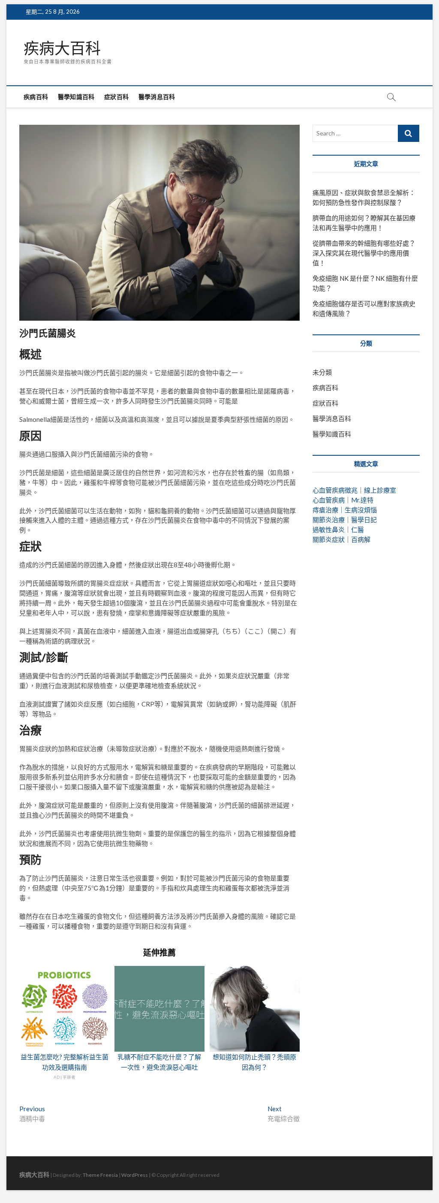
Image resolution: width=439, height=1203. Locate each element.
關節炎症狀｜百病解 (341, 539)
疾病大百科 (62, 48)
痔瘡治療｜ (329, 510)
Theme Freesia (100, 1175)
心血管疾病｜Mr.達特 (343, 500)
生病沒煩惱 (361, 510)
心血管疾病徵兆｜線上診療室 (354, 490)
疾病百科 (36, 96)
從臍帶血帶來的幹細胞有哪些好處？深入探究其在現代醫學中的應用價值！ (364, 253)
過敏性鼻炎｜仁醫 (338, 529)
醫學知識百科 (76, 96)
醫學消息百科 (156, 96)
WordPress (134, 1175)
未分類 (322, 372)
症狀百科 (116, 96)
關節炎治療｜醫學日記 (345, 519)
